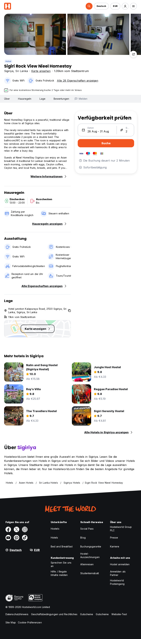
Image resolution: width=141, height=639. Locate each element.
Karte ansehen (41, 71)
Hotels (54, 537)
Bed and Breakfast (62, 546)
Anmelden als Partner (118, 573)
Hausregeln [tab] (24, 98)
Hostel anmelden (120, 564)
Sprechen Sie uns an (61, 564)
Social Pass (87, 528)
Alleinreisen (87, 564)
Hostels (55, 528)
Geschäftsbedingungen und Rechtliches (54, 614)
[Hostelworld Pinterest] (16, 537)
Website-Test (119, 614)
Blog (82, 537)
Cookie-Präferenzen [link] (30, 622)
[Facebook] (8, 529)
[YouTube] (8, 537)
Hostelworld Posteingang (117, 582)
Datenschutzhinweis (17, 614)
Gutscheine (86, 614)
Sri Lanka (21, 71)
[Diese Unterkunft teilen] (133, 54)
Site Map (11, 622)
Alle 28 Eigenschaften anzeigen (77, 80)
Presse (114, 537)
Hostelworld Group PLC (121, 528)
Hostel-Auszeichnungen (89, 555)
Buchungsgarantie (90, 546)
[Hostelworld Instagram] (25, 529)
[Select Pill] (89, 6)
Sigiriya (8, 71)
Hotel (8, 61)
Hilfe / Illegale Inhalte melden (59, 573)
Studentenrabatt (89, 573)
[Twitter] (16, 529)
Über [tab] (7, 98)
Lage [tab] (42, 98)
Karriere (114, 546)
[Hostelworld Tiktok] (25, 537)
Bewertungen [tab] (61, 98)
